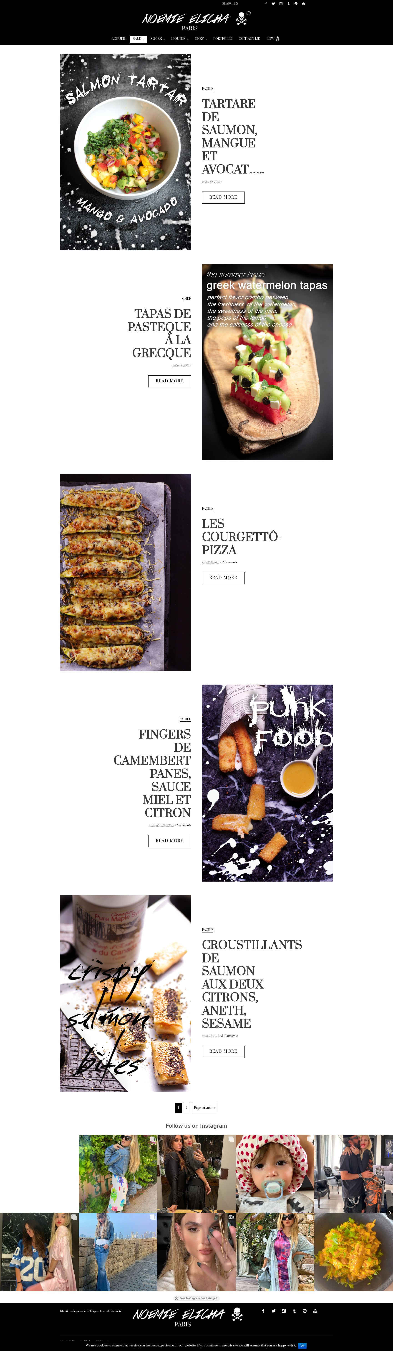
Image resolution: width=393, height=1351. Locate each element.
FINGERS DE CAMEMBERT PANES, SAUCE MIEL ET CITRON (152, 774)
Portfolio (222, 39)
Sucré (156, 39)
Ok (302, 1345)
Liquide (178, 39)
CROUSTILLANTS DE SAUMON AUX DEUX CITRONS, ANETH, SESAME (252, 985)
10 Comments (228, 562)
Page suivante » (204, 1108)
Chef (199, 39)
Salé (137, 39)
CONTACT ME (249, 39)
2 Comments (182, 825)
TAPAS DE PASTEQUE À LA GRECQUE (159, 334)
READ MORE (223, 197)
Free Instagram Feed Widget (198, 1298)
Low (271, 39)
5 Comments (229, 1036)
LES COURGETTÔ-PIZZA (242, 537)
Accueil (119, 39)
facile (207, 89)
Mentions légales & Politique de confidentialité (91, 1311)
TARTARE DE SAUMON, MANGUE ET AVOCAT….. (233, 137)
